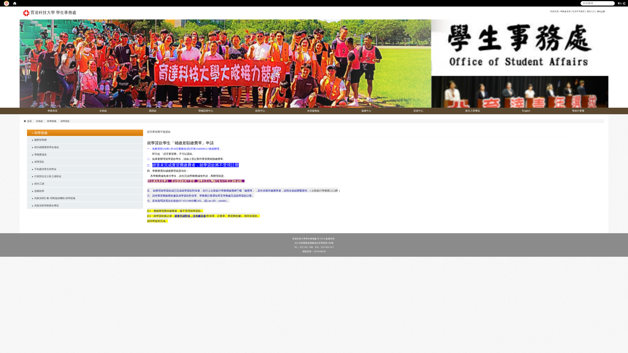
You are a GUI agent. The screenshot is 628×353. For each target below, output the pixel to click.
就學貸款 (39, 161)
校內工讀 (39, 183)
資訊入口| (591, 11)
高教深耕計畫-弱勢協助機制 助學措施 (54, 198)
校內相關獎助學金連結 (46, 147)
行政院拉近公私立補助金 (47, 176)
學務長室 (52, 110)
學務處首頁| (566, 11)
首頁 (29, 121)
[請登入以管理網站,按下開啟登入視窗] (6, 3)
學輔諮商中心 (205, 110)
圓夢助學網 (40, 139)
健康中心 (366, 110)
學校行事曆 (578, 110)
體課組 (152, 110)
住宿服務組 (313, 110)
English (526, 110)
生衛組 (103, 110)
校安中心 (260, 110)
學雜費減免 (40, 154)
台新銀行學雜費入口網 (324, 190)
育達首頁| (555, 11)
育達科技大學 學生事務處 (52, 12)
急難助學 (39, 191)
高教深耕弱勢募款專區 (46, 205)
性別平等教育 (578, 11)
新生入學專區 (472, 110)
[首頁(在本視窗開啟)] (15, 3)
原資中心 (418, 110)
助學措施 (51, 121)
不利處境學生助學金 (45, 169)
